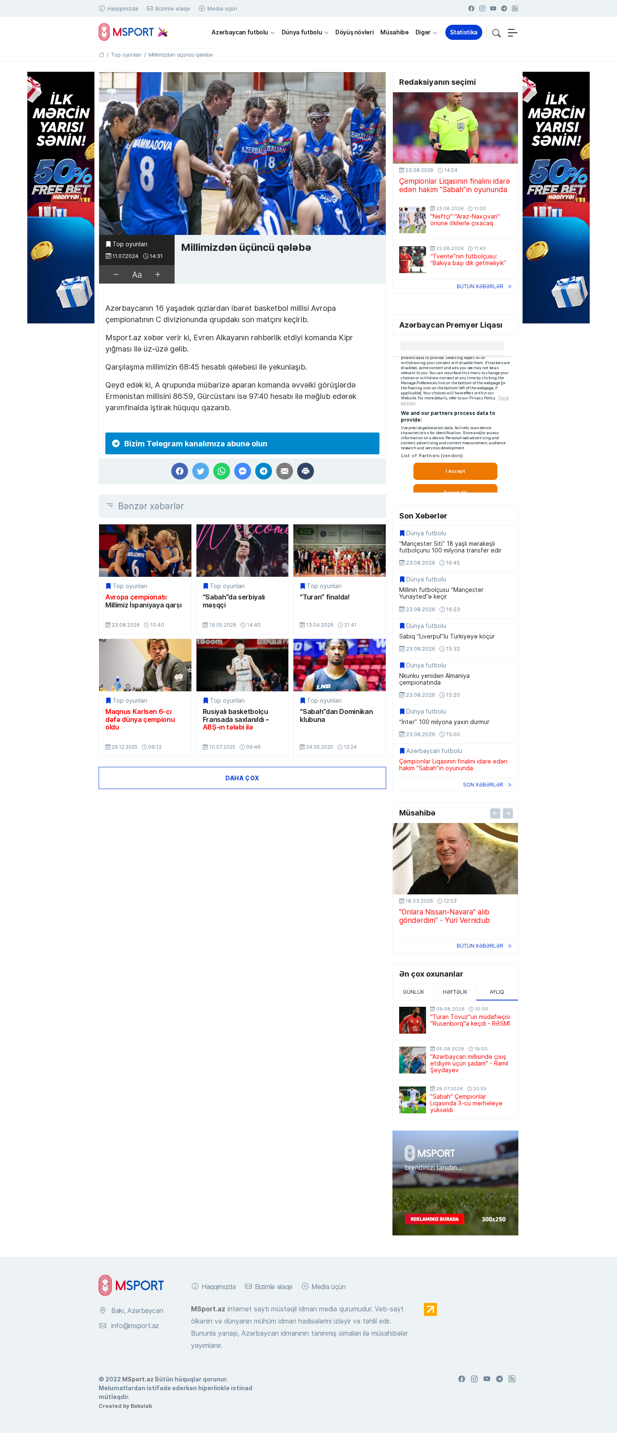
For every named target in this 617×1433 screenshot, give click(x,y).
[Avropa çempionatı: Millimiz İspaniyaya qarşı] (145, 550)
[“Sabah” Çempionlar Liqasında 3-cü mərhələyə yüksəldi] (412, 1099)
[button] (496, 32)
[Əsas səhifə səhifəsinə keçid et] (101, 54)
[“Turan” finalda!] (339, 550)
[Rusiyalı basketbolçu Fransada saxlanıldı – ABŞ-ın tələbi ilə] (242, 665)
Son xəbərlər (483, 784)
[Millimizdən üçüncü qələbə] (242, 153)
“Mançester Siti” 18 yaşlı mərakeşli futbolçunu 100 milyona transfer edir (450, 547)
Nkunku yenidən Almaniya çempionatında (434, 679)
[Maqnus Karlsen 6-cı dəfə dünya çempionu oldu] (145, 665)
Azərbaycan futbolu (240, 32)
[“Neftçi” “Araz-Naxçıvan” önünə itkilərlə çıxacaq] (412, 219)
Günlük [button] (413, 991)
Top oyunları (129, 244)
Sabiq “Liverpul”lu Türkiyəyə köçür (447, 636)
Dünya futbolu (302, 32)
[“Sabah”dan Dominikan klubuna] (339, 665)
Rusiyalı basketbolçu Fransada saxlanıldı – (236, 719)
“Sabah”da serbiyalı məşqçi (234, 601)
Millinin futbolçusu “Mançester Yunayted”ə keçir (441, 593)
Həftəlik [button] (455, 991)
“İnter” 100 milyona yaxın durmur (444, 722)
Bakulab (141, 1406)
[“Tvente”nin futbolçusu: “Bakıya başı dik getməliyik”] (412, 259)
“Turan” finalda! (325, 597)
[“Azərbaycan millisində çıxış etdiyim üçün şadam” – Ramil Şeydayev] (412, 1060)
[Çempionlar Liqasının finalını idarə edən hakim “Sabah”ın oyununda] (455, 128)
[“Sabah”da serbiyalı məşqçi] (242, 550)
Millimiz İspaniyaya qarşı (143, 601)
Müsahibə (394, 32)
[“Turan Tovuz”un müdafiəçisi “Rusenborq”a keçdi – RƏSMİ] (412, 1020)
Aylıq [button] (497, 991)
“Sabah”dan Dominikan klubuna (336, 715)
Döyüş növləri (354, 32)
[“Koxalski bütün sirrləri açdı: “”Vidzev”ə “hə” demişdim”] (455, 858)
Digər (423, 32)
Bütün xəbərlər (480, 286)
